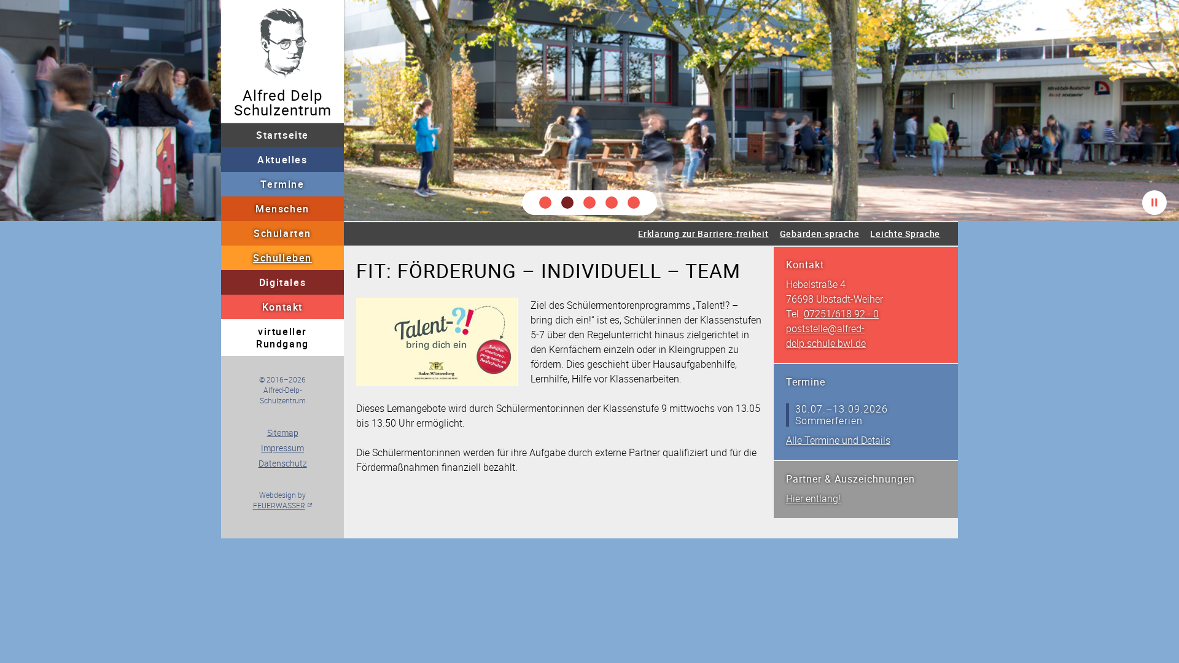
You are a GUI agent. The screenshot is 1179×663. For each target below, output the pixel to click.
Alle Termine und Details (838, 440)
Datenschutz (283, 463)
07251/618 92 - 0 (841, 313)
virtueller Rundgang (282, 338)
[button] (545, 202)
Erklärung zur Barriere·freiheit (703, 233)
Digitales (282, 282)
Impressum (282, 448)
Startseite (282, 135)
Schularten (282, 233)
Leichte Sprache (905, 233)
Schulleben (282, 258)
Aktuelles (282, 159)
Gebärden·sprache (820, 233)
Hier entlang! (813, 498)
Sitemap (282, 432)
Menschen (282, 208)
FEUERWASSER (279, 505)
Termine (282, 184)
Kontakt (282, 307)
